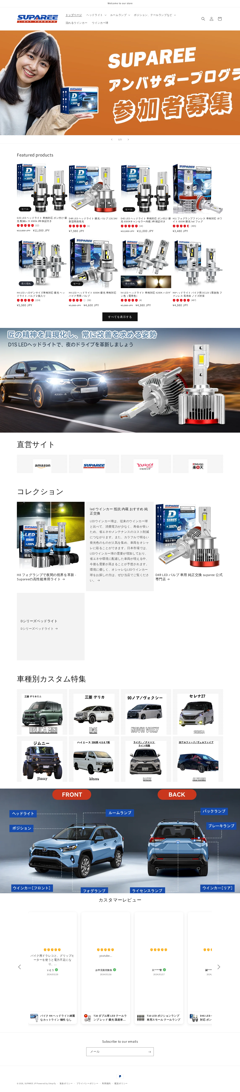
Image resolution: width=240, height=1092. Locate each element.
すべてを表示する (120, 317)
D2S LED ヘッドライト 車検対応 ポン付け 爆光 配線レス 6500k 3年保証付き (42, 219)
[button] (96, 15)
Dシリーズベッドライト (39, 621)
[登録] (149, 1052)
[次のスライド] (128, 139)
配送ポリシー (121, 1083)
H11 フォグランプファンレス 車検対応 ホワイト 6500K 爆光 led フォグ (197, 220)
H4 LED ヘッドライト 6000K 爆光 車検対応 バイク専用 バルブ (92, 294)
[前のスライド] (112, 139)
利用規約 (106, 1083)
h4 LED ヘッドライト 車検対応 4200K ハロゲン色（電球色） (146, 294)
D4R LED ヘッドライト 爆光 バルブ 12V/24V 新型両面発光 (93, 220)
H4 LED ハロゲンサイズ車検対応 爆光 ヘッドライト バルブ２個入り (41, 294)
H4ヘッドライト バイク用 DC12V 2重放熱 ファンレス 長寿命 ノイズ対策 (197, 294)
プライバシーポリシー (87, 1083)
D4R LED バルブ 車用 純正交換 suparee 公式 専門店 (189, 577)
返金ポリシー (66, 1083)
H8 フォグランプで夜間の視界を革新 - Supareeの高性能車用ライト (46, 577)
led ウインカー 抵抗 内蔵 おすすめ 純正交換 (119, 511)
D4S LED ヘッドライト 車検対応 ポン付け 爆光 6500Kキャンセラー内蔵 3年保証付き (146, 220)
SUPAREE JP (30, 1083)
